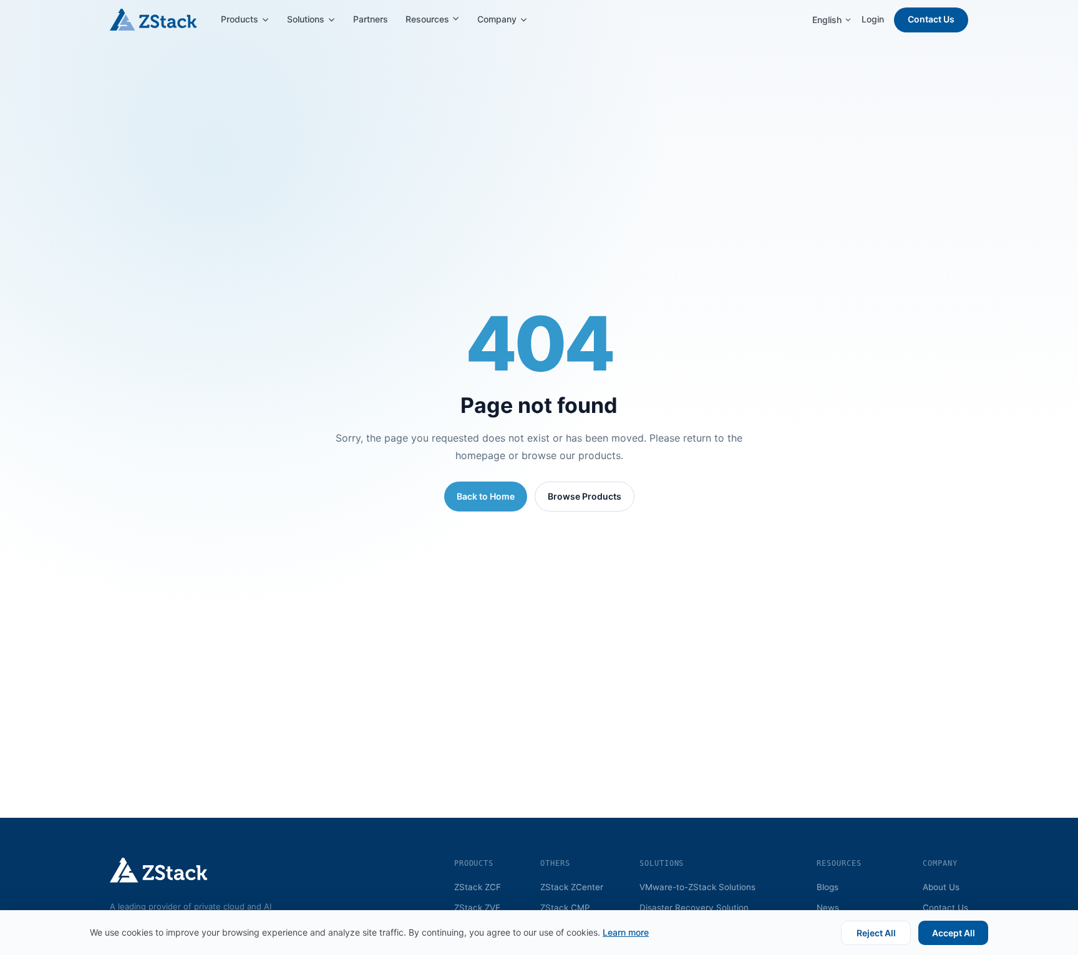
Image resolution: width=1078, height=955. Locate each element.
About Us (941, 887)
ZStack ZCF (477, 887)
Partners (370, 19)
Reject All (876, 933)
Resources (428, 19)
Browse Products (584, 496)
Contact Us (931, 19)
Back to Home (486, 496)
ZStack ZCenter (571, 887)
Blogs (827, 887)
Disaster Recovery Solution (694, 908)
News (828, 908)
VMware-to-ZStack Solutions (697, 887)
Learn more (626, 932)
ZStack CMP (565, 908)
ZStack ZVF (477, 908)
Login (873, 19)
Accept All (953, 933)
